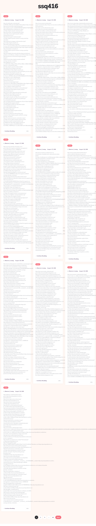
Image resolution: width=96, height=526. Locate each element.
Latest (6, 16)
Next (58, 517)
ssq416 (48, 6)
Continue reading (10, 131)
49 (53, 517)
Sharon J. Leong (9, 20)
